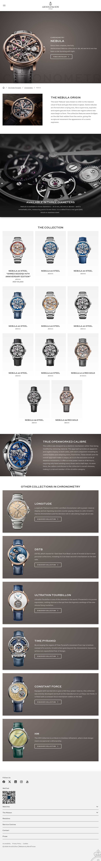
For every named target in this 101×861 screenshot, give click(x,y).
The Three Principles (14, 88)
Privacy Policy (16, 843)
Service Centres (9, 824)
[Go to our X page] (9, 782)
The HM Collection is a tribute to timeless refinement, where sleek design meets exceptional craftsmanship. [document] (64, 739)
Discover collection (46, 519)
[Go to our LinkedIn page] (15, 782)
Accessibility (7, 843)
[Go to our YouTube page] (27, 782)
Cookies (25, 843)
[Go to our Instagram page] (21, 782)
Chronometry (28, 88)
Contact (6, 830)
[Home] (4, 88)
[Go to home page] (50, 5)
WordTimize (31, 846)
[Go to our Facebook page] (4, 782)
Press (5, 836)
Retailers (6, 818)
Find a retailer (60, 57)
